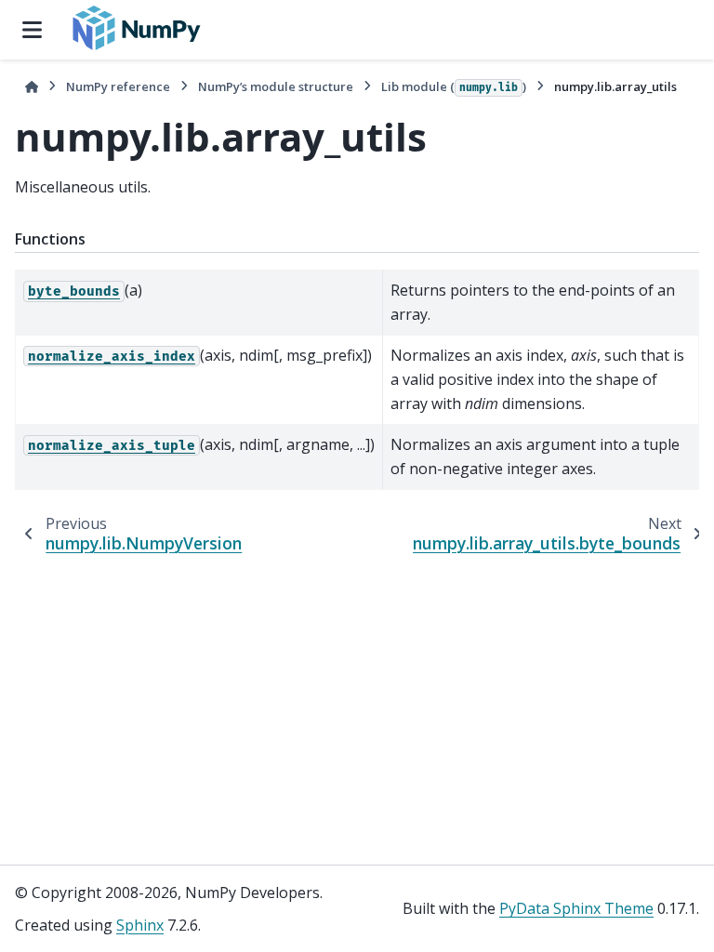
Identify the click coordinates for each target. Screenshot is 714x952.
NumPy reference (118, 86)
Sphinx (140, 925)
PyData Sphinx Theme (576, 908)
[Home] (31, 87)
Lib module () (453, 86)
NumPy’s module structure (275, 86)
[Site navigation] (32, 30)
